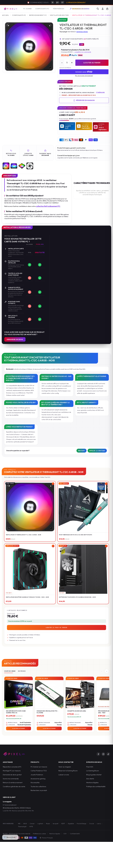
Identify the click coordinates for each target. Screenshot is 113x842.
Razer (48, 823)
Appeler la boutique (97, 450)
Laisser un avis (63, 775)
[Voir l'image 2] (13, 165)
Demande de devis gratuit (12, 775)
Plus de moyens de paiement (84, 76)
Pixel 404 (89, 767)
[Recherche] (98, 9)
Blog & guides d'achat (93, 775)
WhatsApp (81, 450)
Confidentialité (75, 833)
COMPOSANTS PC (42, 9)
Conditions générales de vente (14, 786)
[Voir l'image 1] (5, 165)
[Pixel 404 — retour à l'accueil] (14, 754)
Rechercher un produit (39, 790)
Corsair (32, 823)
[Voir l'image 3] (21, 165)
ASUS (25, 823)
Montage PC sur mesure (12, 771)
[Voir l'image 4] (29, 165)
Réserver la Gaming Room (68, 771)
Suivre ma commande (11, 779)
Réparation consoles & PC (12, 767)
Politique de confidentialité (95, 786)
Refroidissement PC (38, 15)
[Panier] (107, 9)
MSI (19, 823)
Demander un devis (15, 339)
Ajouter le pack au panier (56, 627)
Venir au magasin (64, 767)
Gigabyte (71, 823)
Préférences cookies (39, 833)
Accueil (5, 15)
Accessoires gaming (38, 779)
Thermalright (22, 826)
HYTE (31, 826)
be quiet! (55, 823)
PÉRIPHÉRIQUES (59, 9)
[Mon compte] (102, 9)
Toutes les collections (38, 786)
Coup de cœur (9, 671)
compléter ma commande (82, 52)
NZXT (63, 823)
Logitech (40, 823)
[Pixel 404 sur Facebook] (98, 754)
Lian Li (99, 823)
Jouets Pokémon (37, 775)
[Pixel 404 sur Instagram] (103, 754)
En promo (22, 671)
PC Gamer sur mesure (39, 767)
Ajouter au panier (91, 63)
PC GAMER (27, 9)
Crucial (91, 823)
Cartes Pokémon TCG (39, 771)
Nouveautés (35, 782)
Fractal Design (81, 823)
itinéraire (100, 92)
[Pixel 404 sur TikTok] (108, 754)
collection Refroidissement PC (48, 206)
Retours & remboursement (12, 782)
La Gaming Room (92, 771)
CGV (65, 833)
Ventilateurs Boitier (59, 15)
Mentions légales (92, 782)
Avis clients (90, 779)
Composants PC (19, 15)
